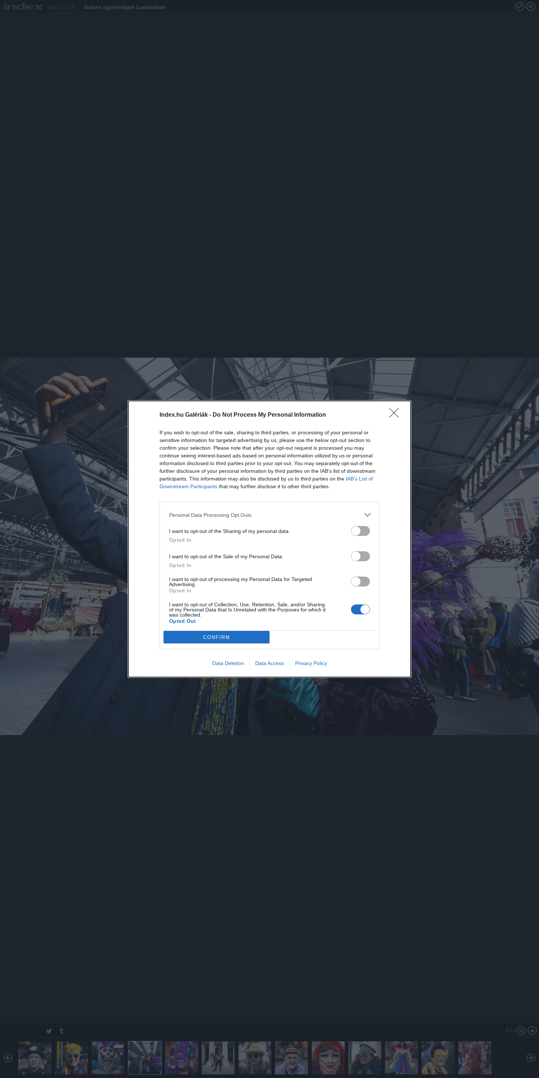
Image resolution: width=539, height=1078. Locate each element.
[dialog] (269, 539)
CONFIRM (216, 637)
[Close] (396, 415)
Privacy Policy (311, 663)
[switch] (360, 531)
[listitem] (269, 515)
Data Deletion (228, 663)
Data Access (269, 663)
